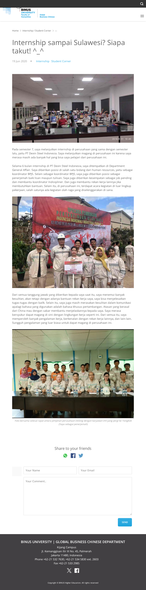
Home (15, 30)
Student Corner (43, 30)
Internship (27, 30)
